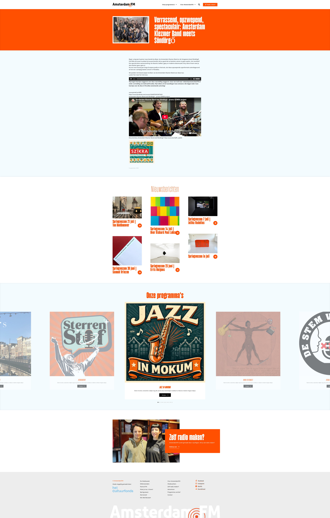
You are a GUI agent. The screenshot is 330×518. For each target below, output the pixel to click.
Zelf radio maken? (173, 486)
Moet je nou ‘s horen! (146, 489)
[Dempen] (194, 79)
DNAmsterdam (144, 484)
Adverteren (171, 489)
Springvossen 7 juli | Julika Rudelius (199, 221)
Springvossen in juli (199, 256)
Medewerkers (172, 484)
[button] (199, 4)
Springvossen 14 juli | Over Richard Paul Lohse (163, 231)
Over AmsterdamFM (186, 4)
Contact (170, 495)
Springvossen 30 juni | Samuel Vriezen (124, 270)
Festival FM (143, 486)
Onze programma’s (168, 4)
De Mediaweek (145, 481)
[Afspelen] (131, 79)
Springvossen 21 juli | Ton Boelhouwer (124, 224)
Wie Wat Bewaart (145, 497)
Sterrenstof (143, 495)
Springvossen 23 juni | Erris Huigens (162, 268)
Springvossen (144, 492)
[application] (165, 79)
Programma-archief (174, 492)
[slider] (197, 78)
